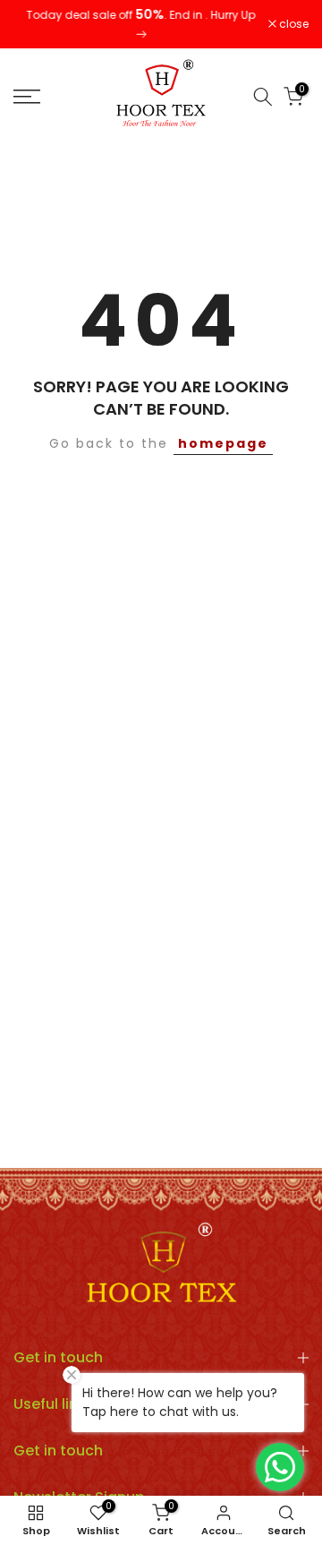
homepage (223, 435)
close (292, 20)
